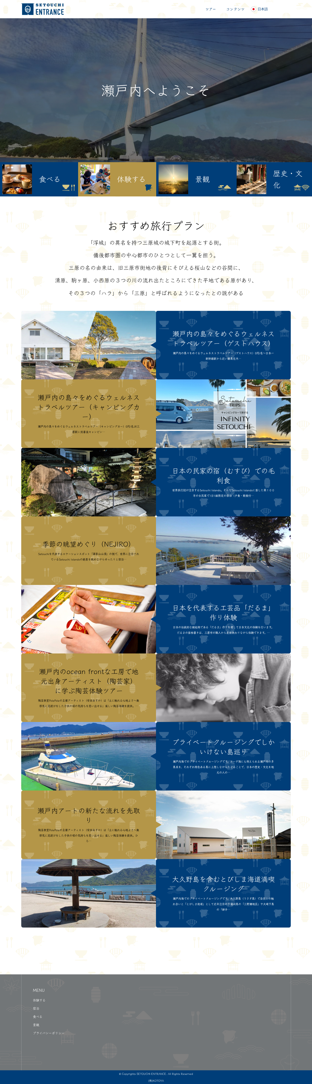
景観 (36, 1024)
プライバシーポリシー (49, 1033)
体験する (39, 1000)
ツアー (210, 9)
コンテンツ (235, 9)
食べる (37, 1016)
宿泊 (36, 1008)
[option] (39, 179)
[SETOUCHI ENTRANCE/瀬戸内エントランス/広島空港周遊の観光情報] (42, 9)
